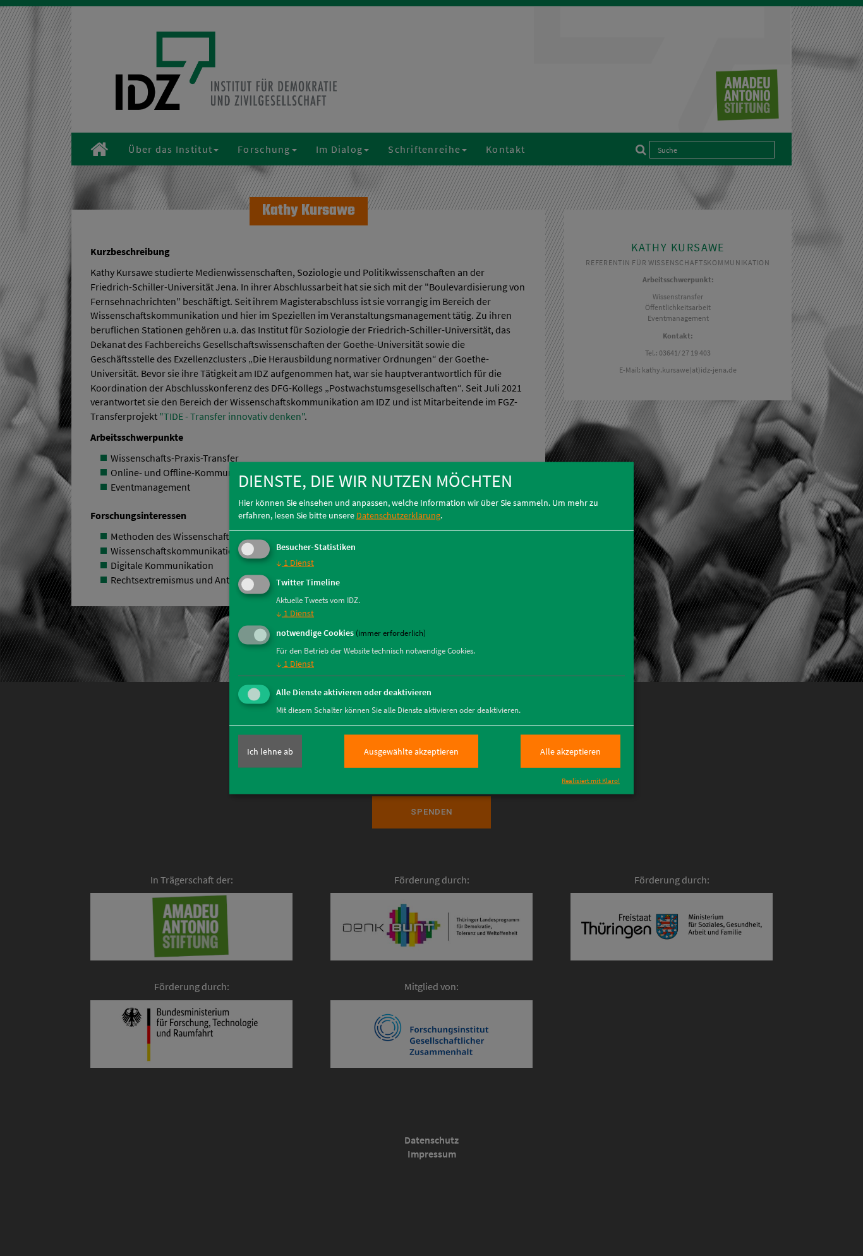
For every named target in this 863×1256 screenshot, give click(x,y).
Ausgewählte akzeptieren (411, 751)
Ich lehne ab (270, 751)
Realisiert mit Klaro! (591, 780)
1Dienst (295, 562)
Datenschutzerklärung (398, 515)
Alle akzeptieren (570, 751)
